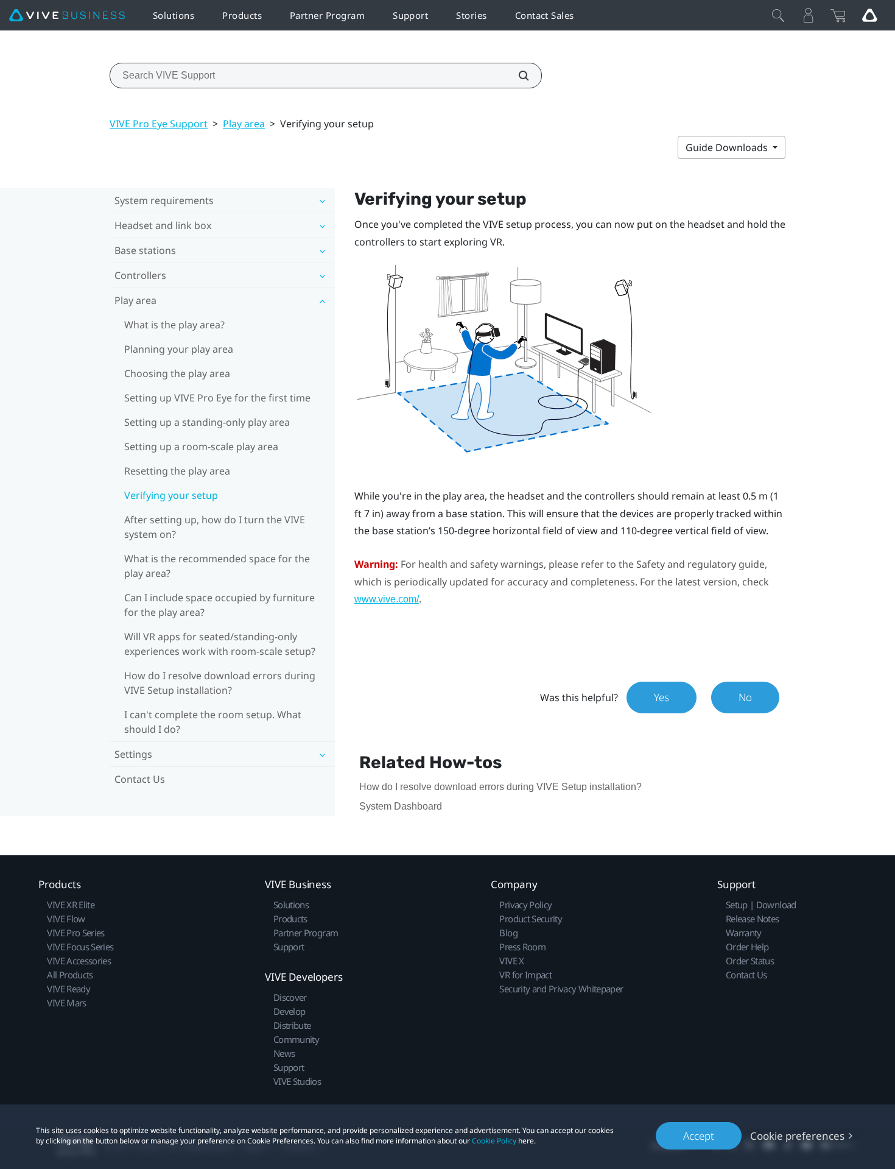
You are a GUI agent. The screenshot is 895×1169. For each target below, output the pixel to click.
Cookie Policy (494, 1140)
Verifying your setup (171, 495)
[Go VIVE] (869, 15)
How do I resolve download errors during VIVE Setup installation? (219, 683)
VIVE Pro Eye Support (159, 123)
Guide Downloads (728, 147)
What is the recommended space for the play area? (217, 566)
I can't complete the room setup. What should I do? (212, 722)
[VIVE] (67, 15)
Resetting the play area (177, 471)
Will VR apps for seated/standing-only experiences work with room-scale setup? (219, 644)
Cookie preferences (797, 1136)
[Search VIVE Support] (517, 75)
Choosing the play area (177, 373)
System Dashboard (400, 806)
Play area (244, 123)
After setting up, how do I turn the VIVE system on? (214, 527)
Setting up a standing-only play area (207, 422)
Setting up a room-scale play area (201, 446)
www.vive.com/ (386, 599)
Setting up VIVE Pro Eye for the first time (217, 397)
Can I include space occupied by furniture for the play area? (219, 605)
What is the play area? (174, 324)
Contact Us (139, 779)
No (745, 697)
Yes (661, 697)
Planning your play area (178, 349)
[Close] (778, 15)
